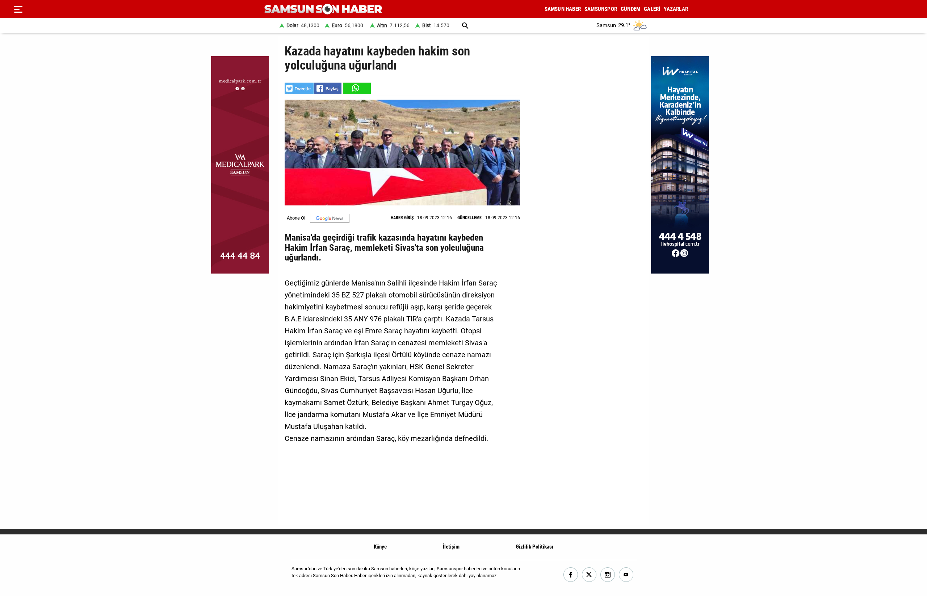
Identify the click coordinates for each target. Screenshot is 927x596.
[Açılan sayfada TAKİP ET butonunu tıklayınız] (329, 218)
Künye (380, 546)
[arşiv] (465, 26)
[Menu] (18, 9)
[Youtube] (626, 574)
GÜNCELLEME (469, 217)
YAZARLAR (676, 9)
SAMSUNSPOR (600, 9)
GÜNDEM (630, 9)
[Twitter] (589, 574)
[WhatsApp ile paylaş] (356, 88)
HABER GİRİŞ (402, 217)
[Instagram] (607, 574)
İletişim (451, 546)
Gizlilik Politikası (534, 546)
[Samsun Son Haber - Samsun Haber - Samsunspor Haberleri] (323, 9)
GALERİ (652, 9)
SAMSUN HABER (563, 9)
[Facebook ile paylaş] (327, 88)
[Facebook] (570, 574)
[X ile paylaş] (299, 88)
